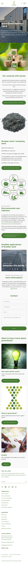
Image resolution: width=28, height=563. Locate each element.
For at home (4, 493)
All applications (5, 500)
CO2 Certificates (6, 523)
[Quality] (14, 439)
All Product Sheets (6, 507)
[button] (10, 269)
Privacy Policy (5, 554)
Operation (4, 519)
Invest (3, 526)
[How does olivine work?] (14, 356)
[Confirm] (26, 481)
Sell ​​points (4, 505)
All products (4, 502)
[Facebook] (2, 487)
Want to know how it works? (14, 102)
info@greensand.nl (6, 545)
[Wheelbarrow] (25, 3)
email (12, 286)
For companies (5, 496)
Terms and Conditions (15, 554)
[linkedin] (16, 487)
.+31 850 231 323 (9, 542)
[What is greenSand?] (14, 398)
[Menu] (2, 3)
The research (5, 521)
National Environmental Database (11, 223)
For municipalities (6, 498)
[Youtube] (5, 487)
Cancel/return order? (6, 556)
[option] (14, 25)
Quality (6, 464)
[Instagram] (9, 487)
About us (4, 514)
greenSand (8, 560)
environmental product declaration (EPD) (12, 235)
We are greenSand (10, 422)
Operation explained (11, 380)
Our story (4, 517)
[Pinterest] (12, 487)
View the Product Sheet (11, 168)
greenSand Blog (6, 528)
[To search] (22, 3)
